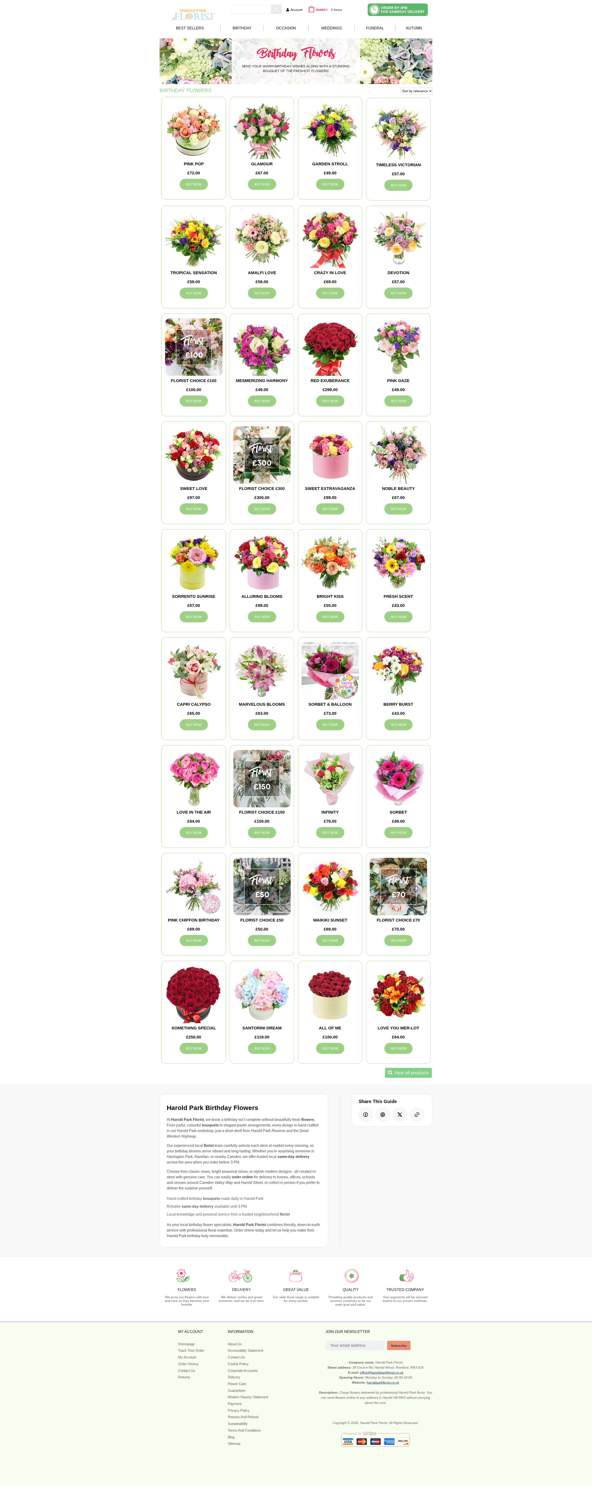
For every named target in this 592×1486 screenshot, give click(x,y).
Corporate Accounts (243, 1371)
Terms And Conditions (244, 1430)
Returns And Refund (243, 1417)
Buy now (193, 184)
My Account (187, 1357)
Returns (184, 1377)
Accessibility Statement (245, 1350)
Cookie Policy (238, 1364)
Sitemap (234, 1443)
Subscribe (399, 1346)
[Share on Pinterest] (383, 1115)
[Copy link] (417, 1115)
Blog (231, 1437)
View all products (411, 1072)
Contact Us (186, 1371)
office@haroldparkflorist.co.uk (381, 1372)
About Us (235, 1344)
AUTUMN (414, 28)
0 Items (336, 10)
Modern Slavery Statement (248, 1397)
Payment (234, 1404)
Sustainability (238, 1424)
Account (296, 10)
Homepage (186, 1344)
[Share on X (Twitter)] (400, 1115)
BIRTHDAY (242, 28)
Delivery (234, 1377)
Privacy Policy (239, 1410)
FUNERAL (375, 28)
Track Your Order (191, 1350)
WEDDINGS (331, 28)
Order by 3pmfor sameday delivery (403, 10)
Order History (188, 1364)
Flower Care (237, 1384)
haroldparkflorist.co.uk (383, 1382)
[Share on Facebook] (366, 1115)
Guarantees (237, 1390)
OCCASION (286, 28)
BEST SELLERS (190, 28)
